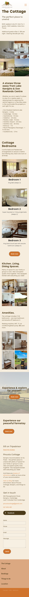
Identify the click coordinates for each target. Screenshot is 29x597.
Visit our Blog (7, 481)
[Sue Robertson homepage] (12, 4)
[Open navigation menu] (26, 5)
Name (5, 520)
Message (6, 538)
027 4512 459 (7, 507)
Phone (5, 526)
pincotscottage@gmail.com (12, 503)
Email (4, 532)
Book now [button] (14, 254)
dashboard (15, 590)
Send (7, 551)
